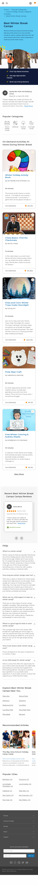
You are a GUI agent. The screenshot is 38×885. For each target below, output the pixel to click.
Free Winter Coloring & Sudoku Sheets (16, 435)
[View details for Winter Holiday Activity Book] (19, 161)
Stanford (22, 701)
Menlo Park (23, 696)
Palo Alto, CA (24, 791)
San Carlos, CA (8, 795)
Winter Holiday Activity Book (16, 176)
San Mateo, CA (24, 800)
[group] (19, 179)
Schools (5, 826)
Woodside (6, 714)
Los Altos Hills (8, 710)
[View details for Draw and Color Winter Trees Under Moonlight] (19, 288)
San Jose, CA (7, 800)
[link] (16, 748)
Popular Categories (19, 10)
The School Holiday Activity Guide (14, 759)
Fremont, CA (24, 779)
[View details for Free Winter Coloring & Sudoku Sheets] (19, 420)
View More (19, 474)
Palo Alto (6, 696)
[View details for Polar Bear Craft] (19, 357)
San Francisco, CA (25, 795)
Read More (28, 106)
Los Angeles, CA (25, 784)
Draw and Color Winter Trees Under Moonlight (17, 304)
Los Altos (22, 705)
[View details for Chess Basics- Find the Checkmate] (19, 223)
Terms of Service (11, 871)
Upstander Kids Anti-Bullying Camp (17, 514)
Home (6, 10)
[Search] (7, 3)
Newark (22, 714)
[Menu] (3, 3)
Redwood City (8, 705)
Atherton (6, 701)
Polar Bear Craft (13, 372)
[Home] (19, 3)
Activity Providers (8, 821)
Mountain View (24, 710)
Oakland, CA (7, 791)
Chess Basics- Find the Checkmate (16, 239)
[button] (32, 152)
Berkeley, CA (7, 779)
